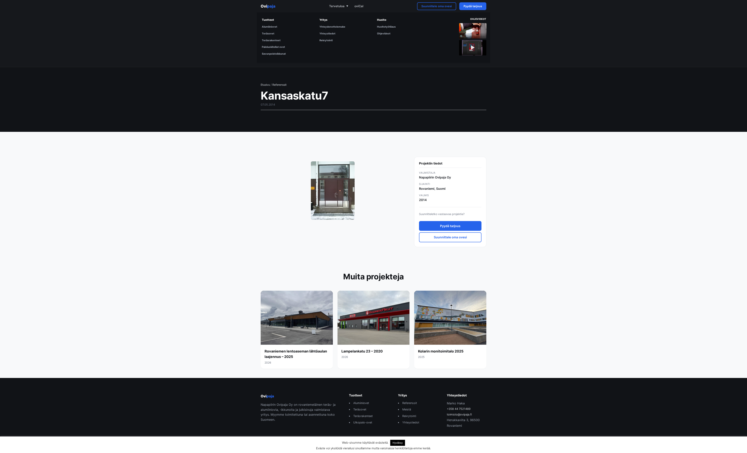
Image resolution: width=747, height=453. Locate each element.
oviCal (358, 6)
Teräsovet (268, 33)
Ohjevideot (383, 33)
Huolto (381, 19)
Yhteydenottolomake (332, 26)
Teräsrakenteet (271, 40)
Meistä (406, 409)
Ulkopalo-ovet (362, 422)
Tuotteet (268, 19)
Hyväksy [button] (398, 442)
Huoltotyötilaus (386, 26)
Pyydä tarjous (473, 6)
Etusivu (265, 84)
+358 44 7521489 (459, 408)
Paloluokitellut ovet (273, 46)
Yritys (323, 19)
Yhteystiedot (327, 33)
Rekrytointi (326, 40)
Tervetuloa (337, 6)
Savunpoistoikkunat (274, 53)
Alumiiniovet (269, 26)
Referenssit (279, 84)
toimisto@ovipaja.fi (459, 414)
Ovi (268, 6)
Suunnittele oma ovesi (436, 6)
